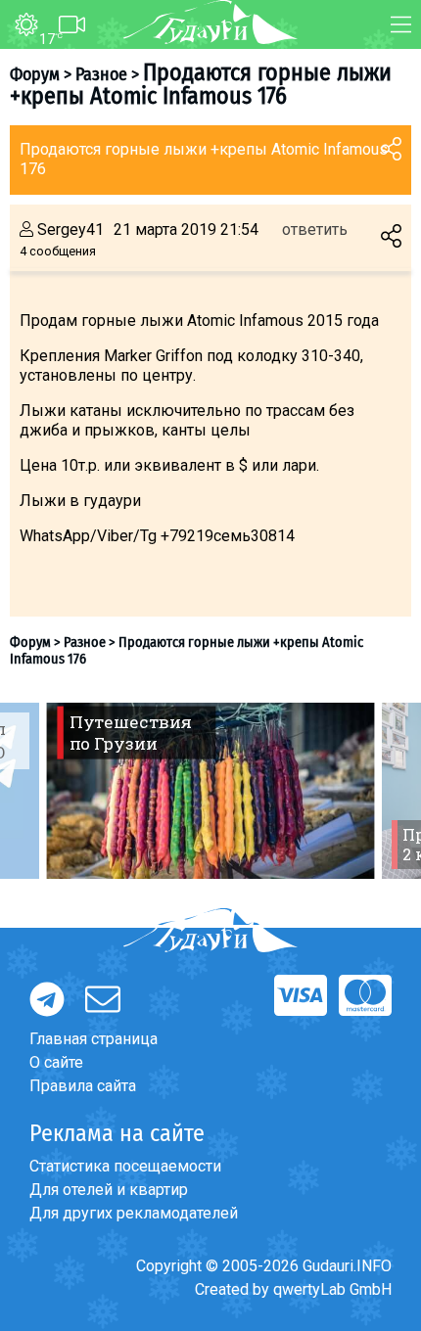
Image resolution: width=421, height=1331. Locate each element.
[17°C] (19, 25)
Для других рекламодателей (133, 1213)
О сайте (56, 1062)
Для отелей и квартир (108, 1189)
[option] (210, 791)
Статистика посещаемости (125, 1166)
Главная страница (93, 1039)
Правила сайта (82, 1086)
